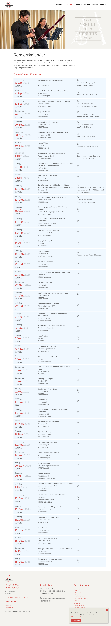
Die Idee (77, 591)
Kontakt (103, 5)
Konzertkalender (80, 607)
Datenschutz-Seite (76, 617)
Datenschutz (9, 608)
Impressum (8, 605)
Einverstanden (76, 621)
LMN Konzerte (79, 605)
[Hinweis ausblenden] (107, 610)
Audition (79, 5)
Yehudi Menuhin (80, 593)
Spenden (95, 5)
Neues (77, 601)
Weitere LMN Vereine (81, 599)
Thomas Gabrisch (80, 597)
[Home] (9, 4)
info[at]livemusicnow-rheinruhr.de (17, 597)
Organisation (79, 595)
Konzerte (68, 5)
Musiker (87, 5)
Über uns (58, 5)
